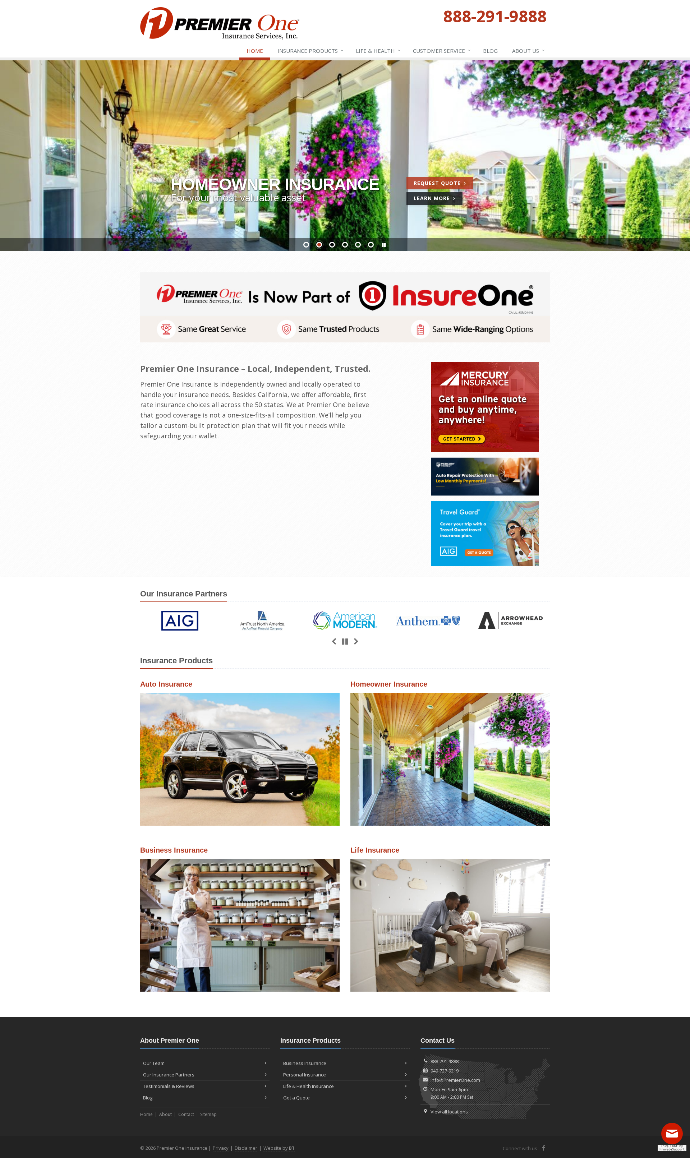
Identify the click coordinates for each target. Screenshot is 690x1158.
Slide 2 (319, 245)
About (165, 1114)
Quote (443, 184)
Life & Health (378, 50)
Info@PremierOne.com (455, 1080)
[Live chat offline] (673, 1136)
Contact (186, 1114)
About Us (528, 50)
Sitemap (208, 1114)
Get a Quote (240, 759)
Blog (490, 50)
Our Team (154, 1063)
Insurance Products (310, 50)
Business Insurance (304, 1063)
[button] (383, 245)
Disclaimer (246, 1148)
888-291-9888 (445, 1061)
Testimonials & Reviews (168, 1086)
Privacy (221, 1148)
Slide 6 (371, 245)
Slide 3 (332, 245)
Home (255, 50)
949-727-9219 (445, 1070)
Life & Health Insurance (308, 1086)
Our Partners (183, 593)
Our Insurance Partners (168, 1074)
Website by (279, 1148)
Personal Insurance (304, 1074)
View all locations (449, 1111)
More (438, 199)
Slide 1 (306, 245)
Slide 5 (358, 245)
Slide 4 (345, 245)
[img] (180, 621)
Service (442, 50)
